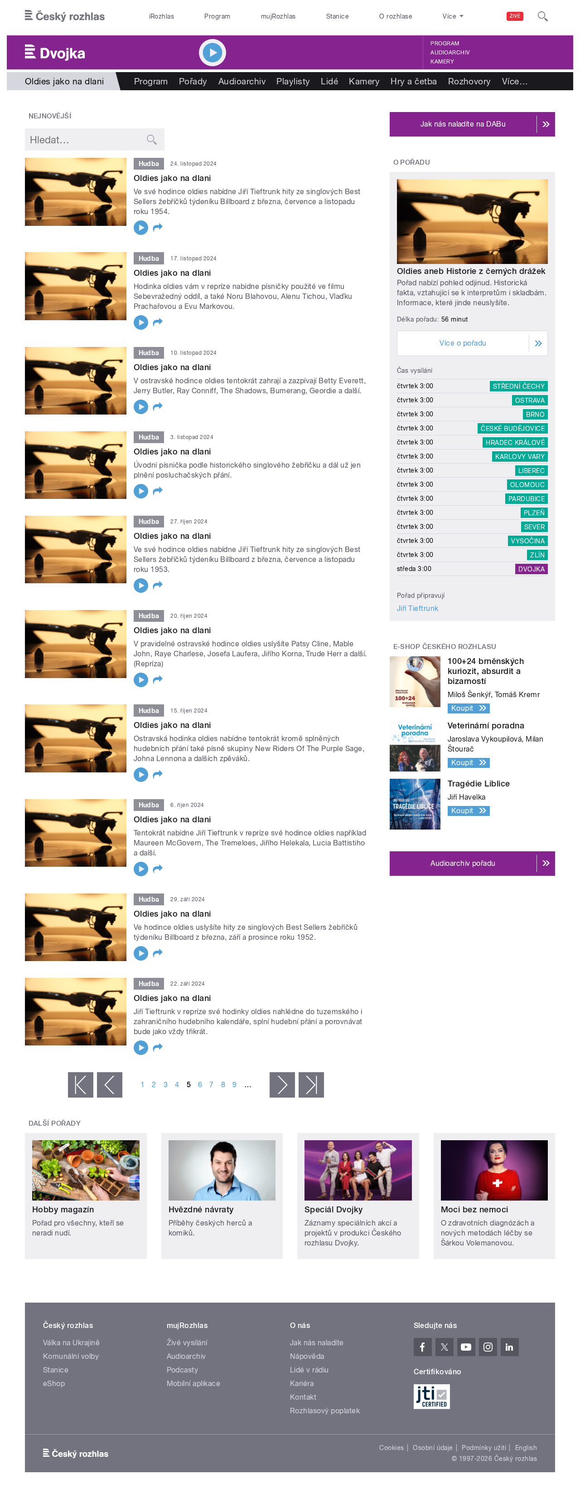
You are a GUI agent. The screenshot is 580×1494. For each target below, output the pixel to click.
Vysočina (528, 540)
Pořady (193, 81)
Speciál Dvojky (333, 1209)
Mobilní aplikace (194, 1383)
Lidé (329, 81)
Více (515, 81)
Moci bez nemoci (474, 1209)
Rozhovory (469, 81)
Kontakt (303, 1397)
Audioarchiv (449, 52)
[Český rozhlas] (65, 16)
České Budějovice (513, 428)
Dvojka (531, 568)
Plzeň (534, 512)
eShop (54, 1383)
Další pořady (55, 1123)
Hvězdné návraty (201, 1209)
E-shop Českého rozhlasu (445, 647)
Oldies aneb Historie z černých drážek (471, 271)
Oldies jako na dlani (172, 178)
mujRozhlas (278, 16)
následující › (282, 1085)
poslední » (311, 1085)
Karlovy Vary (520, 456)
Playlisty (293, 81)
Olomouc (527, 484)
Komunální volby (71, 1356)
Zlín (537, 554)
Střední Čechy (519, 386)
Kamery (442, 62)
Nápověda (307, 1356)
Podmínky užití (484, 1447)
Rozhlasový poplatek (325, 1410)
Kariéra (302, 1383)
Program (217, 16)
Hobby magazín (63, 1209)
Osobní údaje (433, 1447)
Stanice (337, 16)
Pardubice (526, 498)
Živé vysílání (187, 1342)
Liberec (531, 470)
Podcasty (182, 1370)
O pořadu (411, 162)
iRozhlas (161, 16)
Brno (535, 414)
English (526, 1447)
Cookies (391, 1447)
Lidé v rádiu (309, 1370)
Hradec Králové (515, 442)
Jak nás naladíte (317, 1342)
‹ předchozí (109, 1085)
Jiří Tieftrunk (418, 608)
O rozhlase (395, 16)
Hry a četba (414, 81)
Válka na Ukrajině (71, 1342)
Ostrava (530, 400)
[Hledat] (543, 16)
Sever (534, 526)
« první (80, 1085)
